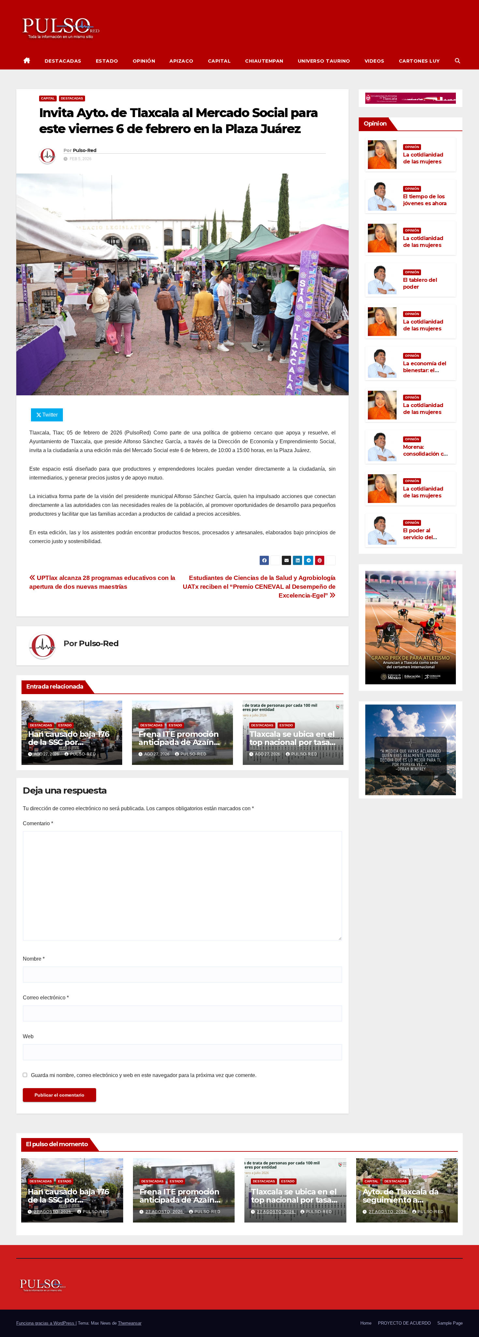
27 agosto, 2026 (53, 1211)
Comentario (38, 823)
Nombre (34, 959)
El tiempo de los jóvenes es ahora (424, 199)
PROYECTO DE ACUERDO (404, 1323)
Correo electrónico (46, 997)
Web (28, 1036)
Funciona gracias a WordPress (46, 1323)
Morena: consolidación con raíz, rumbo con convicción (426, 457)
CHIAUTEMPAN (264, 61)
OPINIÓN (144, 61)
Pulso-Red (84, 150)
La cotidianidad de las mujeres (423, 158)
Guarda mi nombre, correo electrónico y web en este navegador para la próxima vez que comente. (143, 1075)
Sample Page (450, 1323)
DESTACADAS (63, 61)
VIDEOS (375, 61)
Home (365, 1323)
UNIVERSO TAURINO (324, 61)
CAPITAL (219, 61)
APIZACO (181, 61)
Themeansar (129, 1323)
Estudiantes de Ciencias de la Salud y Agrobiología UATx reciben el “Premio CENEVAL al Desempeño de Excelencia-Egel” (259, 586)
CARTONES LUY (419, 61)
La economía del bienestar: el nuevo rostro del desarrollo (424, 373)
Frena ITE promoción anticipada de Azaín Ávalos (178, 742)
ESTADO (107, 61)
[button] (457, 61)
